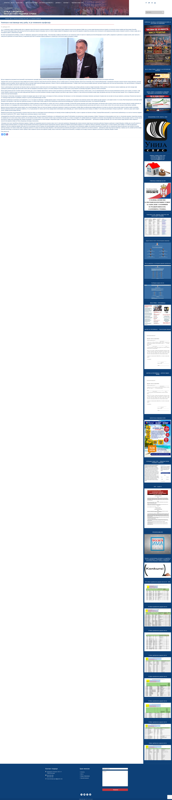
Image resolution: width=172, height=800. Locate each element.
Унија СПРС (19, 3)
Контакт (66, 3)
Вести (13, 3)
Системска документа (46, 3)
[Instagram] (152, 3)
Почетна (7, 3)
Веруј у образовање (32, 3)
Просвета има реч (85, 778)
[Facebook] (146, 3)
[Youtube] (155, 3)
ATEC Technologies (89, 799)
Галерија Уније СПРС (78, 3)
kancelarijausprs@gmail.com (54, 778)
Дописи (58, 3)
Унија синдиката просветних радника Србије (20, 12)
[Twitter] (149, 3)
